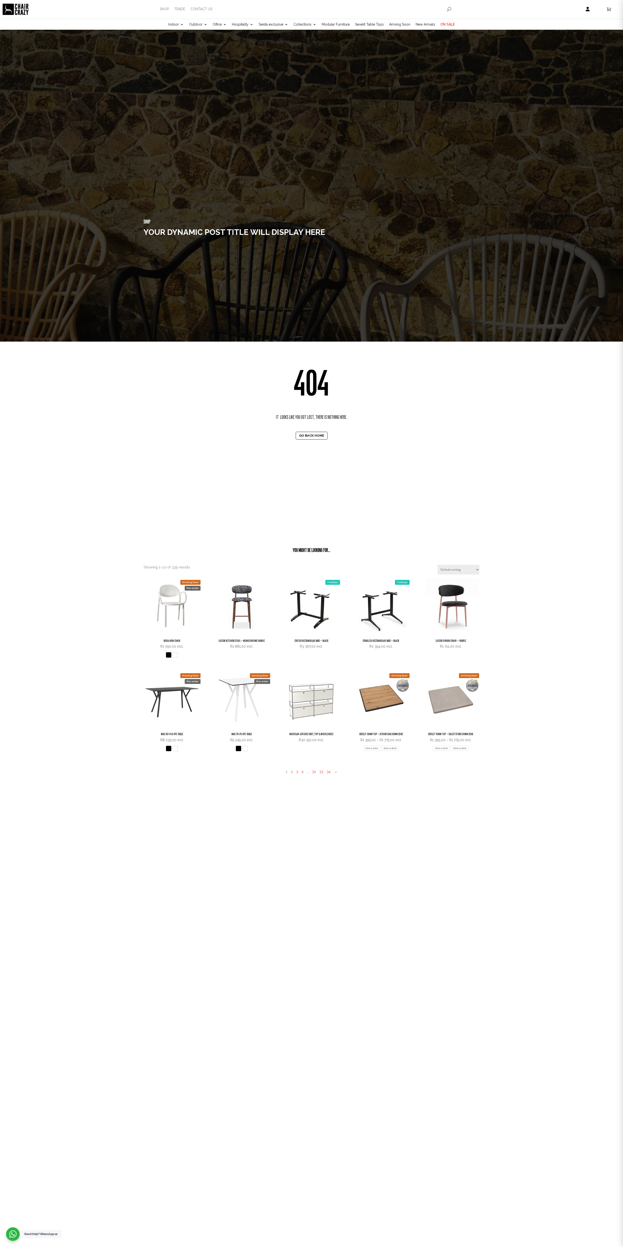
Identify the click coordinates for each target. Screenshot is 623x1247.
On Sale (447, 24)
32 (314, 772)
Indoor (173, 24)
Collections (302, 24)
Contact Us (201, 9)
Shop (164, 9)
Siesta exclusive (271, 24)
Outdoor (195, 24)
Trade (179, 9)
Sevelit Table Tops (369, 24)
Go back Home (311, 435)
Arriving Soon (399, 24)
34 (328, 772)
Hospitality (240, 24)
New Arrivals (425, 24)
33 (321, 772)
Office (217, 24)
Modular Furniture (336, 24)
